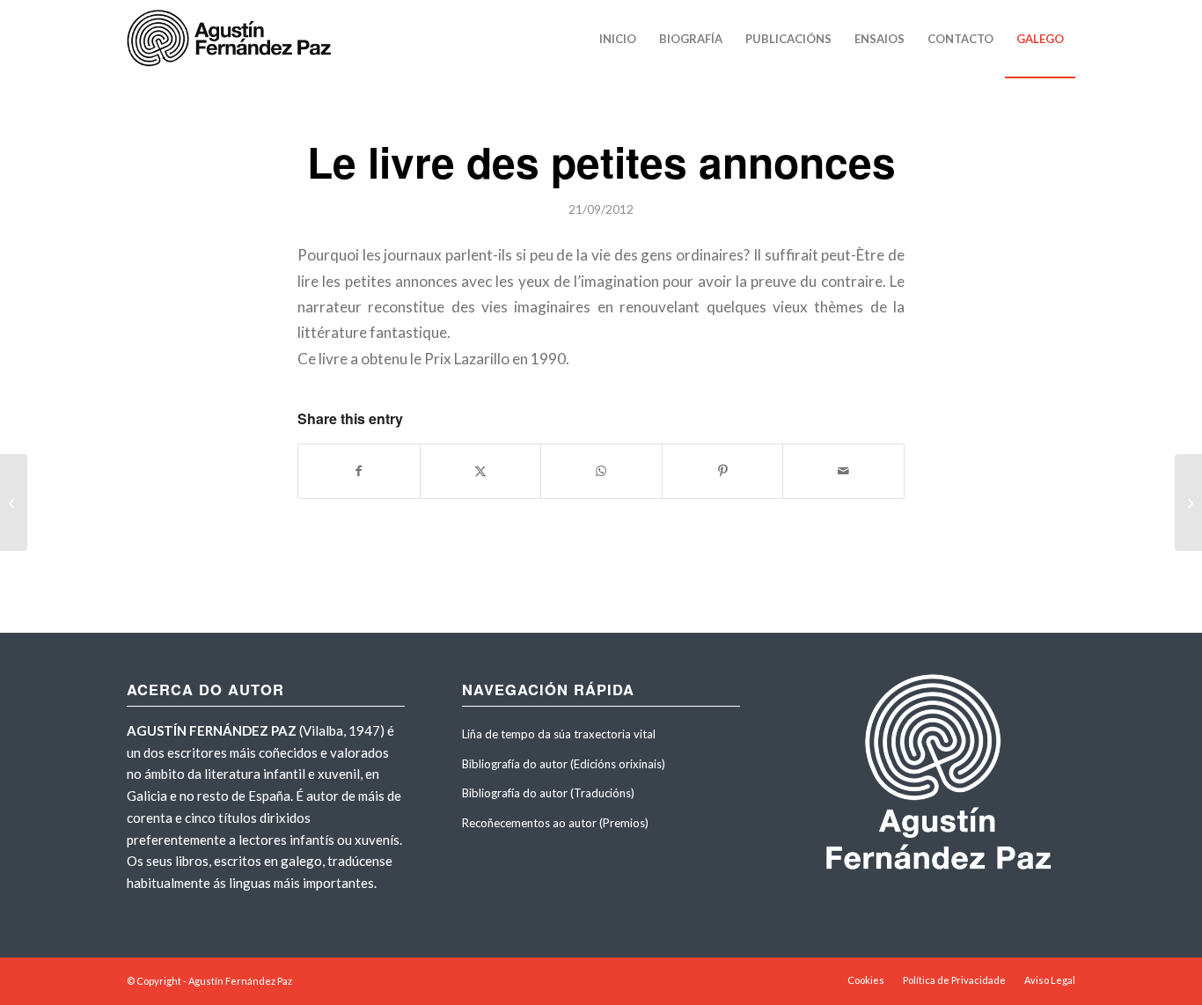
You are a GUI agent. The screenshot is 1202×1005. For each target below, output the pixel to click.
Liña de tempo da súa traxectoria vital (559, 734)
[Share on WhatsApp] (601, 470)
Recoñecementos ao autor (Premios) (555, 823)
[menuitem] (618, 38)
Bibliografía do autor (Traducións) (548, 793)
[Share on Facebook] (359, 470)
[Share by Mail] (843, 470)
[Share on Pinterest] (723, 470)
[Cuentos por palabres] (13, 502)
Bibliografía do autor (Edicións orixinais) (563, 764)
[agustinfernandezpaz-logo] (232, 38)
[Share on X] (481, 470)
